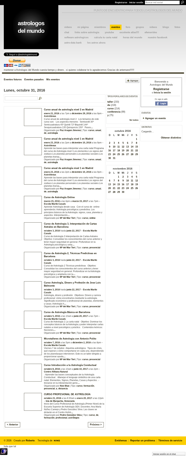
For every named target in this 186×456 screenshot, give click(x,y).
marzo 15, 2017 (80, 201)
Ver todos (133, 120)
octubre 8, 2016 (52, 369)
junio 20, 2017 (81, 316)
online (92, 218)
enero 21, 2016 (51, 113)
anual (98, 130)
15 (136, 146)
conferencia (113, 111)
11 (118, 146)
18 (118, 150)
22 (136, 150)
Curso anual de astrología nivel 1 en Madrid (68, 138)
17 (114, 150)
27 (127, 154)
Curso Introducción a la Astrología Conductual (70, 365)
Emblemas (121, 440)
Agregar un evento (155, 118)
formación (89, 386)
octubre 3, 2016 (52, 230)
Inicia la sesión (162, 92)
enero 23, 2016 (51, 142)
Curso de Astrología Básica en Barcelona (67, 312)
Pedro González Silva (71, 415)
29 (136, 154)
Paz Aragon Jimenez (70, 130)
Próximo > (96, 424)
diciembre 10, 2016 (81, 142)
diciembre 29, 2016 (81, 113)
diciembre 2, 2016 (81, 342)
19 (123, 150)
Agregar (134, 80)
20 (127, 150)
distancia (63, 388)
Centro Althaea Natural (56, 371)
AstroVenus (50, 116)
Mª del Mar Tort (67, 218)
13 (127, 146)
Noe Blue (64, 386)
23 (109, 154)
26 (123, 154)
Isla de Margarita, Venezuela (60, 401)
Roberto (30, 440)
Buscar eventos (40, 98)
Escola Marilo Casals (55, 204)
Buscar (182, 2)
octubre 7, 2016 (52, 342)
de (45, 133)
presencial (94, 247)
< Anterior (12, 424)
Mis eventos (53, 79)
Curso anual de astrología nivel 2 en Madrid (68, 109)
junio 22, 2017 (73, 230)
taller (110, 101)
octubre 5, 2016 (52, 316)
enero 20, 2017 (84, 398)
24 (114, 154)
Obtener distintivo (171, 137)
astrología (53, 133)
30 (109, 158)
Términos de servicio (170, 440)
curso (91, 130)
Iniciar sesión (136, 2)
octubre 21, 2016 (52, 398)
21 (132, 150)
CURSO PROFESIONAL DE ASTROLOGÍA (67, 394)
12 (123, 146)
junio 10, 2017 (81, 369)
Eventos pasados (34, 79)
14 (132, 146)
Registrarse (121, 2)
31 (114, 158)
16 (109, 150)
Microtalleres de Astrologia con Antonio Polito (70, 338)
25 (118, 154)
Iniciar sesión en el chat (164, 454)
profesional (61, 417)
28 (132, 154)
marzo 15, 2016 (52, 201)
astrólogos (73, 417)
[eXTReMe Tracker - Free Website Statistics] (3, 453)
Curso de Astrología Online (59, 197)
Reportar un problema (142, 440)
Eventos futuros (13, 79)
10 (114, 146)
